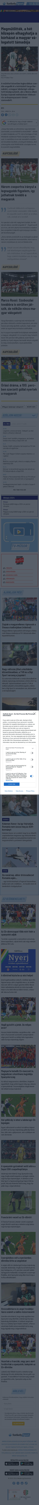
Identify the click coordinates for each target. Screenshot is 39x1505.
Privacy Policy (30, 791)
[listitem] (19, 748)
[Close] (35, 714)
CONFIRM (11, 784)
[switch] (31, 753)
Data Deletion (9, 791)
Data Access (19, 791)
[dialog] (19, 752)
